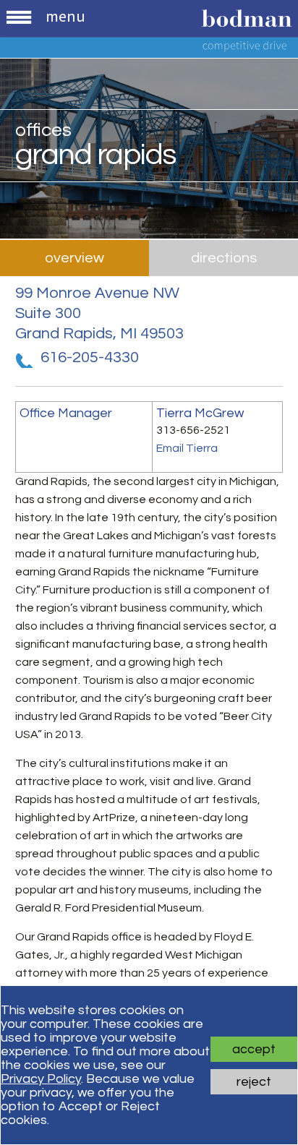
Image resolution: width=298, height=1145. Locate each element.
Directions (224, 258)
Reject (254, 1082)
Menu (65, 16)
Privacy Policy (41, 1079)
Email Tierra (187, 448)
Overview (74, 258)
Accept (254, 1049)
